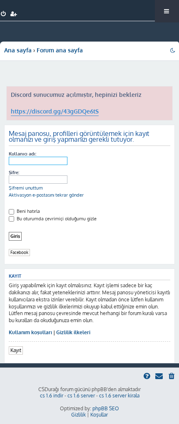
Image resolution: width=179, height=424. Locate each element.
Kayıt (15, 350)
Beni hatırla (27, 211)
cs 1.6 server (81, 395)
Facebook (19, 252)
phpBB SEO (105, 408)
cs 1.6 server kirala (119, 395)
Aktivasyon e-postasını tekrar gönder (46, 195)
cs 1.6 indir (51, 395)
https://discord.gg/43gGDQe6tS (55, 111)
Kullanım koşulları (30, 332)
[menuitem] (3, 14)
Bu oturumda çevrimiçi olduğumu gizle (56, 219)
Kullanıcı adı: (22, 154)
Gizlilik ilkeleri (73, 332)
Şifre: (14, 172)
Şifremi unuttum (26, 188)
